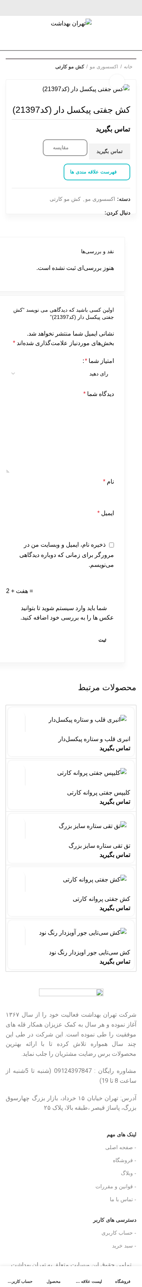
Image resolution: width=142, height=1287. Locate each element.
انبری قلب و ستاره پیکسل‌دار (94, 739)
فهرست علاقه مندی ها (93, 172)
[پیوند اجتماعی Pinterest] (62, 8)
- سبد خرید (124, 1246)
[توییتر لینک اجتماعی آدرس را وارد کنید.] (88, 8)
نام (108, 481)
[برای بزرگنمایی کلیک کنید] (117, 82)
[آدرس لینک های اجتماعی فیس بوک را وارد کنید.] (97, 8)
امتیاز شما (99, 361)
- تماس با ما (123, 1199)
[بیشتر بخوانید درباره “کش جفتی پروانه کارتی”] (18, 877)
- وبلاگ (128, 1173)
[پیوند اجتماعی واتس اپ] (53, 8)
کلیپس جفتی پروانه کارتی (98, 792)
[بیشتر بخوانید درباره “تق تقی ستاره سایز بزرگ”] (18, 824)
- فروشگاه (124, 1160)
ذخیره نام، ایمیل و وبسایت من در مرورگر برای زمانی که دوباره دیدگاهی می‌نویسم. (66, 554)
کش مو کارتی (69, 66)
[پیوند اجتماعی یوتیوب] (71, 8)
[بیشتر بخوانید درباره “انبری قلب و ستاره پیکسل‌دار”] (18, 717)
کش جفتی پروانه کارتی (101, 899)
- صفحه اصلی (120, 1147)
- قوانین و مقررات (115, 1186)
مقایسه (61, 147)
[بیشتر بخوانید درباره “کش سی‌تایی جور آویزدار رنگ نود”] (18, 930)
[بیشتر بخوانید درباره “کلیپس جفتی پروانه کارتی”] (18, 771)
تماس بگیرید (110, 151)
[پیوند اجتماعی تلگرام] (45, 8)
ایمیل (105, 513)
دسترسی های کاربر (103, 1218)
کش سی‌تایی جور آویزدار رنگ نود (89, 952)
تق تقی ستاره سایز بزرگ (99, 845)
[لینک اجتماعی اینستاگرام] (79, 8)
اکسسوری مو (100, 199)
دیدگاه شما (98, 394)
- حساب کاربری (118, 1233)
